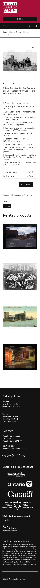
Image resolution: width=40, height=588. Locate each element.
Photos (7, 206)
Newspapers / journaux (18, 144)
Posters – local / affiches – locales (18, 134)
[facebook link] (4, 455)
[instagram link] (8, 455)
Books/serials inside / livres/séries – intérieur (20, 113)
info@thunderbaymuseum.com (15, 448)
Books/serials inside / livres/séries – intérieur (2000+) (20, 123)
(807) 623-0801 (9, 446)
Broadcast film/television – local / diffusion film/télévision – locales (18, 149)
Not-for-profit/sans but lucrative (18, 107)
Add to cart (26, 184)
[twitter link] (18, 455)
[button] (33, 48)
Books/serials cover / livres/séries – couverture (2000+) (19, 129)
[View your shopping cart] (29, 26)
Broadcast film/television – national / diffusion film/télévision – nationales (19, 157)
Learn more (29, 195)
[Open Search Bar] (36, 26)
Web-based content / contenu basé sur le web (19, 163)
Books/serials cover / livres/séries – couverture (19, 118)
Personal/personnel (17, 103)
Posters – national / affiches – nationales (17, 140)
